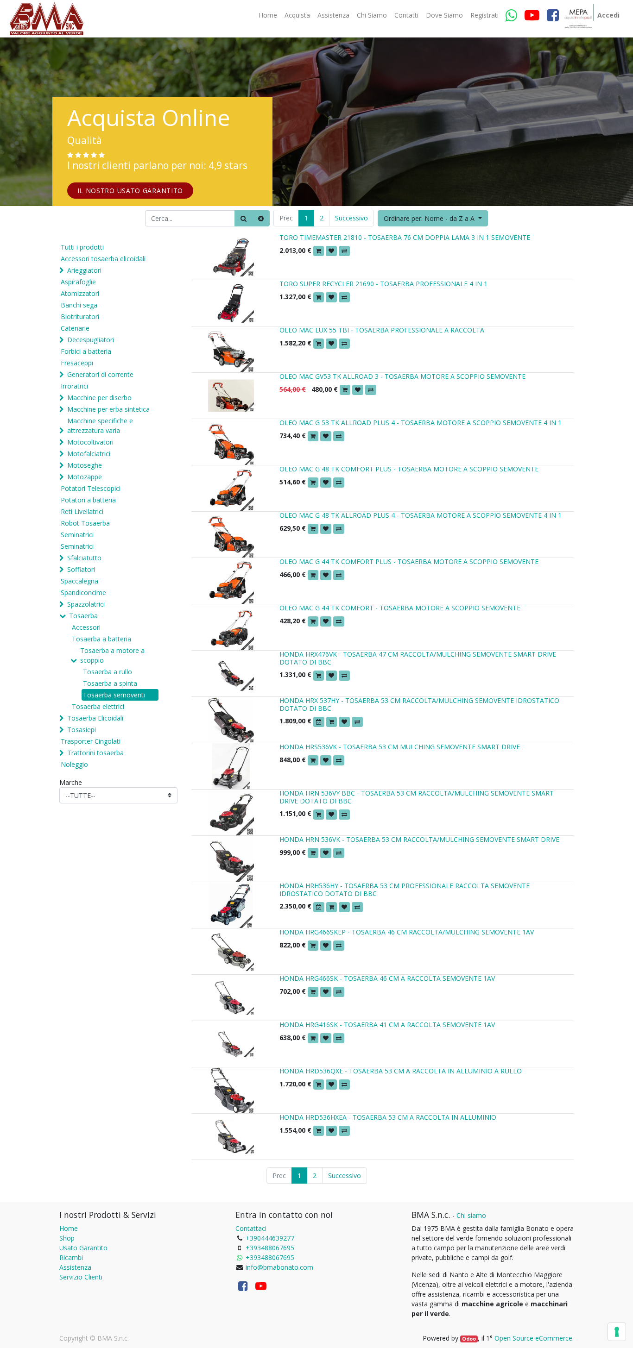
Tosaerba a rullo (107, 671)
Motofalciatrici (88, 453)
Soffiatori (81, 569)
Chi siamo (471, 1215)
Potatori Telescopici (90, 488)
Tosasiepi (81, 729)
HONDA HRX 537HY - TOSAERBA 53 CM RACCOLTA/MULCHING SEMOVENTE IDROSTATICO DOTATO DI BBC (419, 704)
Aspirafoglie (78, 281)
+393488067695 (270, 1247)
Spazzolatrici (86, 604)
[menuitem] (268, 15)
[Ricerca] (243, 218)
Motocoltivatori (90, 442)
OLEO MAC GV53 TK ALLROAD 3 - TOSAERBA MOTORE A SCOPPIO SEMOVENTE (402, 376)
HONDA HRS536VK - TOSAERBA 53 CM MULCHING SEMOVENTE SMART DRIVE (399, 746)
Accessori (86, 627)
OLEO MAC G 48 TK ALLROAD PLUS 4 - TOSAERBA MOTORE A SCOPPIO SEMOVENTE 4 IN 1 (420, 515)
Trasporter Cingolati (90, 741)
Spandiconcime (83, 592)
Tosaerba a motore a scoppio (112, 655)
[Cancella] (261, 218)
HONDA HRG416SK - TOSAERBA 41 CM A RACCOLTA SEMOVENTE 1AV (387, 1024)
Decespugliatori (90, 339)
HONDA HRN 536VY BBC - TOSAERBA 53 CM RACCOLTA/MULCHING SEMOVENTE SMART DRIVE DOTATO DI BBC (416, 797)
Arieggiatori (84, 270)
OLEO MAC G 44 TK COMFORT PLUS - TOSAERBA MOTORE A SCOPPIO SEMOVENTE (408, 561)
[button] (433, 218)
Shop (67, 1238)
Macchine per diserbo (99, 397)
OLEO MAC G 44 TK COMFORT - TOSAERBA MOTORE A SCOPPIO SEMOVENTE (399, 607)
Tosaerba (83, 615)
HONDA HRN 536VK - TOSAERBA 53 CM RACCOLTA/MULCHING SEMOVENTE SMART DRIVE (419, 839)
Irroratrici (74, 386)
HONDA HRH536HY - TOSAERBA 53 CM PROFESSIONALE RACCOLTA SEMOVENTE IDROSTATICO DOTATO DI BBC (404, 889)
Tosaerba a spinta (110, 683)
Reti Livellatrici (82, 511)
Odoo (469, 1338)
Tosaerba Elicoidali (95, 718)
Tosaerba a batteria (101, 638)
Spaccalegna (79, 581)
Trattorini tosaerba (95, 752)
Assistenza (75, 1267)
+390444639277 (270, 1238)
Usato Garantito (83, 1247)
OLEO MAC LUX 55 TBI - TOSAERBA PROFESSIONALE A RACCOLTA (381, 330)
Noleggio (74, 764)
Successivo (351, 217)
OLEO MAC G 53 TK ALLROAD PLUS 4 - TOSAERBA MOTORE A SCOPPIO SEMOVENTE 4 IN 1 (420, 422)
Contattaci (250, 1228)
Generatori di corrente (100, 374)
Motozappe (84, 476)
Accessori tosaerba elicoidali (103, 258)
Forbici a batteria (86, 351)
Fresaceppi (77, 362)
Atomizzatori (80, 293)
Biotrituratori (80, 316)
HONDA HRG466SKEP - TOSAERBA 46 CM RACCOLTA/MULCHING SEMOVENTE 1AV (406, 932)
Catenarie (75, 328)
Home (68, 1228)
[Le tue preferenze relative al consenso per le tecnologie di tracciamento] (617, 1332)
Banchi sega (79, 305)
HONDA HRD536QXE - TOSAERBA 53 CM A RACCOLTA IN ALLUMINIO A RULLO (400, 1070)
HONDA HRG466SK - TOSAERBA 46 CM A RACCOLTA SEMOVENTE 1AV (387, 978)
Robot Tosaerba (85, 523)
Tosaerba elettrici (98, 706)
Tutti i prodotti (82, 247)
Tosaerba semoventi (114, 694)
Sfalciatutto (84, 557)
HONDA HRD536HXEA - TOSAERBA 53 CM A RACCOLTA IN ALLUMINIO (387, 1117)
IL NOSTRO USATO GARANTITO (130, 190)
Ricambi (71, 1257)
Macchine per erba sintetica (108, 409)
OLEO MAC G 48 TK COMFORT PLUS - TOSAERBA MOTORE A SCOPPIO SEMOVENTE (408, 468)
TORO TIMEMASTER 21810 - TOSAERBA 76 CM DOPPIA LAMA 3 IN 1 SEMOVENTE (404, 237)
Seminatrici (77, 534)
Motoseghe (84, 465)
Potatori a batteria (88, 499)
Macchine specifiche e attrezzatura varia (100, 425)
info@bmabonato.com (279, 1267)
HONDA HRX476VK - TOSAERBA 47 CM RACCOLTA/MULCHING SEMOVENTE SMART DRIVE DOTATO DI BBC (417, 658)
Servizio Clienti (80, 1277)
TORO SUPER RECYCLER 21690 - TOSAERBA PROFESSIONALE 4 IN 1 (383, 283)
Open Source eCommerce (533, 1338)
